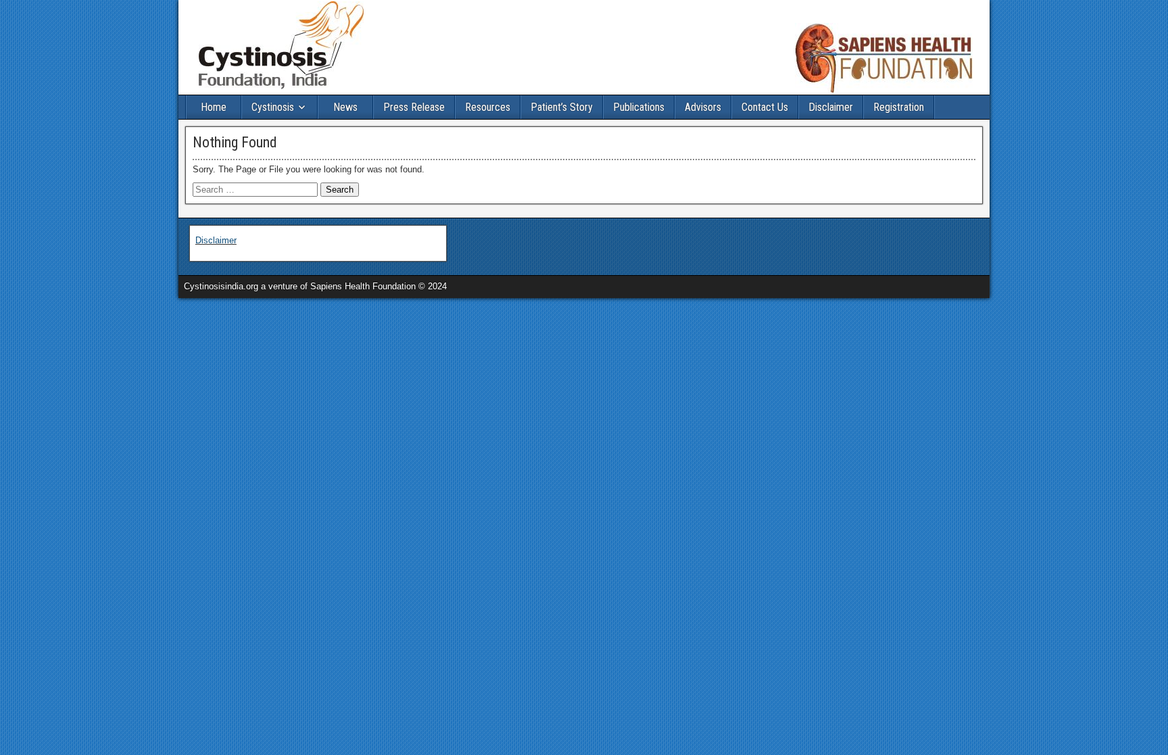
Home (213, 107)
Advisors (703, 107)
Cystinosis (272, 107)
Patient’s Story (562, 107)
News (345, 107)
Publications (638, 107)
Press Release (414, 107)
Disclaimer (830, 107)
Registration (898, 107)
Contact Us (764, 107)
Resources (487, 107)
